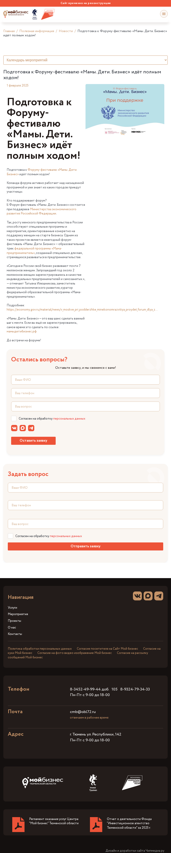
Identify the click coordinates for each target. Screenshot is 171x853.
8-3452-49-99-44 (85, 689)
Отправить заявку (85, 546)
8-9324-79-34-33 (135, 689)
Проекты (14, 621)
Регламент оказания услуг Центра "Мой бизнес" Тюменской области (54, 821)
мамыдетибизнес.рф (22, 331)
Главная (9, 31)
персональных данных (69, 418)
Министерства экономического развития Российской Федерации (41, 211)
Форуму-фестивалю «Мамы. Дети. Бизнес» (42, 172)
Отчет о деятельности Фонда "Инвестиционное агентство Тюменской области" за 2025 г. (129, 823)
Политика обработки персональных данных (40, 649)
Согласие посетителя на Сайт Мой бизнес (107, 649)
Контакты (15, 634)
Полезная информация (36, 31)
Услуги (12, 608)
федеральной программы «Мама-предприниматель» (34, 250)
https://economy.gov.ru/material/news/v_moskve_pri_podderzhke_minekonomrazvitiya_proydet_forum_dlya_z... (82, 309)
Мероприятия (18, 614)
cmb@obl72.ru (83, 712)
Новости (66, 31)
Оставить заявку (33, 440)
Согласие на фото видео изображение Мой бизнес (74, 653)
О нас (12, 628)
